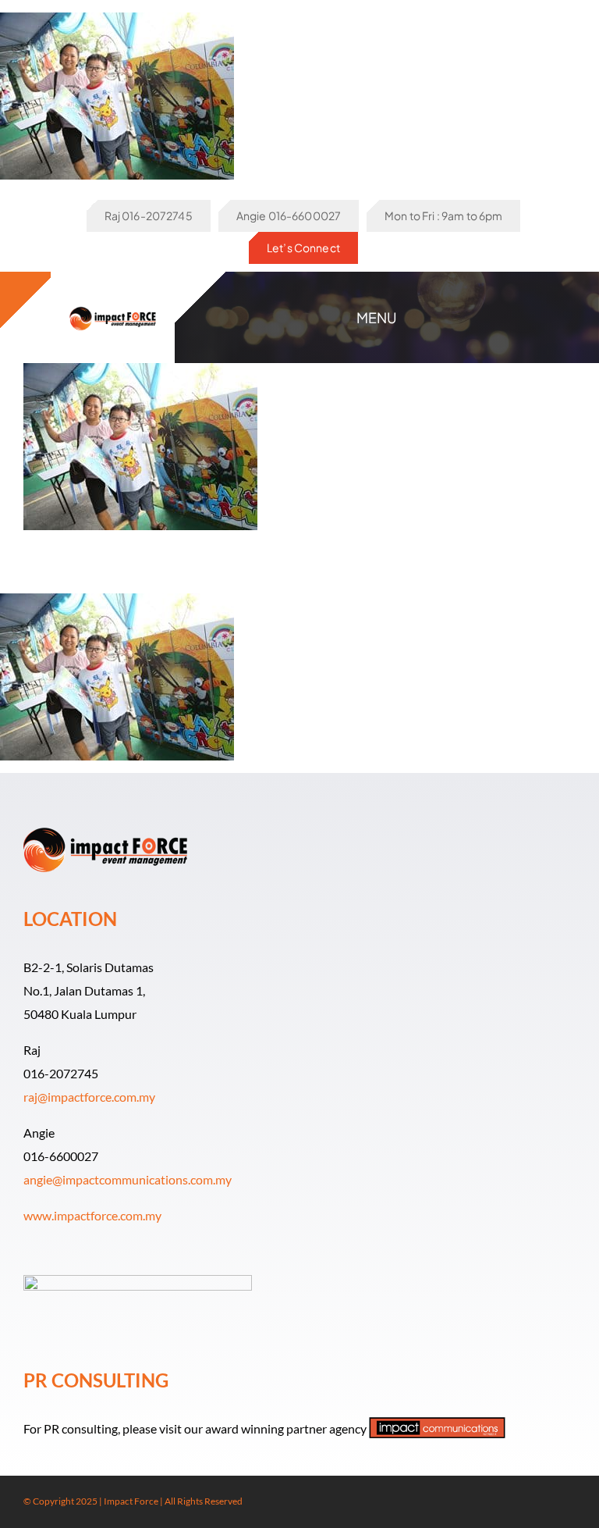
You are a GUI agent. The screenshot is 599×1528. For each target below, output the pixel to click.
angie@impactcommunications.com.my (127, 1179)
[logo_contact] (113, 305)
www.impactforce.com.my (92, 1215)
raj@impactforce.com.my (89, 1096)
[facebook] (521, 1502)
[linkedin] (571, 1502)
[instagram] (546, 1502)
